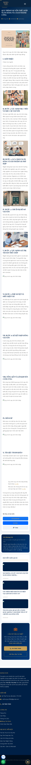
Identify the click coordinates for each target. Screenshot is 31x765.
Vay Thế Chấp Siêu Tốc (6, 735)
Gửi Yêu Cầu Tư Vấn (15, 654)
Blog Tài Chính (6, 721)
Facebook (16, 518)
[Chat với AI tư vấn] (28, 762)
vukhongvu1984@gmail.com (10, 699)
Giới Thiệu (3, 716)
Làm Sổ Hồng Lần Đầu (7, 738)
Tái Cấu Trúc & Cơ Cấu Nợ (7, 732)
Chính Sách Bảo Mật (6, 724)
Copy (16, 527)
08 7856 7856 (16, 648)
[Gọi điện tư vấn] (3, 762)
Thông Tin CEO (4, 718)
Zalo (16, 523)
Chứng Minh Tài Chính (6, 743)
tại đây (17, 484)
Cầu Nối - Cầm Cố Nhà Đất (8, 746)
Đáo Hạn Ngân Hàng (6, 741)
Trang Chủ (3, 713)
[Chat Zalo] (3, 757)
